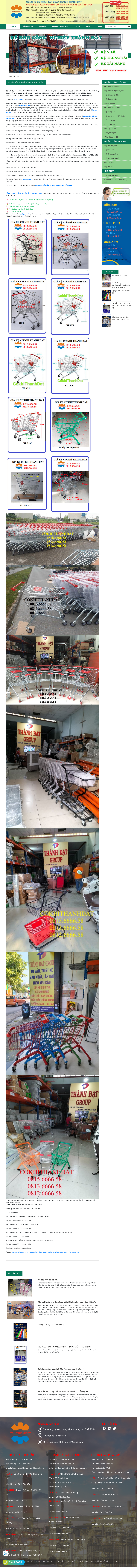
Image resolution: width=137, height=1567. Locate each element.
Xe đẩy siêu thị (18, 99)
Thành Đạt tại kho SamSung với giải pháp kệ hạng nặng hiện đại (67, 1302)
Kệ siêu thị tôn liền (112, 95)
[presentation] (7, 55)
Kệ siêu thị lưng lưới (112, 86)
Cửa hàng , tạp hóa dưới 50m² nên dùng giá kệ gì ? (60, 1369)
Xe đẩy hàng (109, 162)
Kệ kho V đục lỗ (111, 146)
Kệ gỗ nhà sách (111, 103)
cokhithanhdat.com (19, 1252)
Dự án (77, 26)
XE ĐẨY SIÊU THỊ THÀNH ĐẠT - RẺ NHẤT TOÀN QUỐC (63, 1391)
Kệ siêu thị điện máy (112, 107)
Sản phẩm (42, 26)
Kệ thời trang (110, 120)
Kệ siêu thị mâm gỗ (112, 99)
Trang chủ (13, 26)
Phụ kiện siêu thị (111, 137)
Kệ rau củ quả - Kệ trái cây (115, 116)
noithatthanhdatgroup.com (57, 1252)
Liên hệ (99, 26)
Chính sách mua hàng (60, 26)
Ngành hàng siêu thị (115, 82)
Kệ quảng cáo (110, 112)
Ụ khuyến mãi (110, 124)
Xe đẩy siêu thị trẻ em (48, 1279)
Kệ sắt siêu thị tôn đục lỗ (114, 91)
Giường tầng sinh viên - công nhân (115, 181)
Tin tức (88, 26)
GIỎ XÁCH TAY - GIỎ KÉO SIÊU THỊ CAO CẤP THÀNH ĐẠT (64, 1347)
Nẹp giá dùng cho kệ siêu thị (50, 1324)
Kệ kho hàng (109, 167)
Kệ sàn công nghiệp (112, 158)
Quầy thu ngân (110, 133)
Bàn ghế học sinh (111, 175)
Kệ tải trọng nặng (111, 154)
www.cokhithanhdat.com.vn (37, 1252)
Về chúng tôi (28, 26)
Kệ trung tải (109, 150)
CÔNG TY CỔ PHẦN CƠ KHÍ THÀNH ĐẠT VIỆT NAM (53, 185)
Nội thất (109, 171)
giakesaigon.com (74, 1252)
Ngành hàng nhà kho (116, 141)
